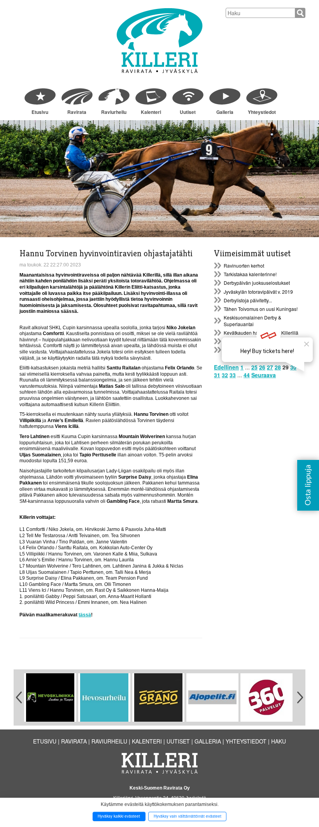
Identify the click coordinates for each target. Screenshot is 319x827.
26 (262, 367)
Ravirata (76, 111)
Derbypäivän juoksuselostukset (257, 282)
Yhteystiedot (262, 111)
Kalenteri (151, 111)
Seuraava (263, 375)
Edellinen (226, 367)
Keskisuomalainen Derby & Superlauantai (252, 320)
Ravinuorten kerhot (244, 265)
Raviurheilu (113, 111)
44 (247, 375)
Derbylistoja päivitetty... (248, 300)
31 (217, 375)
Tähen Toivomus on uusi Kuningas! (261, 308)
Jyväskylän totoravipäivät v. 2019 (258, 291)
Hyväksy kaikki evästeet (119, 816)
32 (225, 375)
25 (254, 367)
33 (233, 375)
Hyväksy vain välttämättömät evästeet (187, 816)
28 (278, 367)
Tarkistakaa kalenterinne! (250, 274)
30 (293, 367)
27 (270, 367)
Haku (278, 741)
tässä (85, 615)
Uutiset (188, 111)
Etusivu (40, 111)
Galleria (224, 111)
